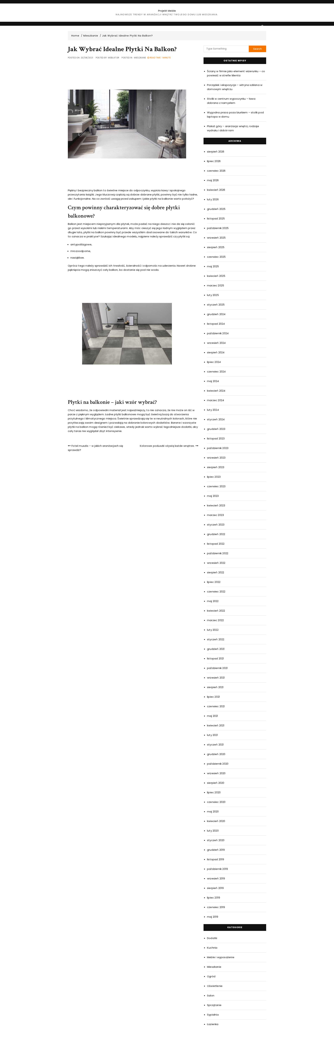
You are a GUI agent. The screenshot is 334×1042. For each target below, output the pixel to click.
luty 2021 (212, 735)
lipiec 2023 (214, 477)
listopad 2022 (216, 544)
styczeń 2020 (215, 840)
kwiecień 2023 (216, 505)
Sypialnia (213, 1014)
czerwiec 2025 (216, 257)
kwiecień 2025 (216, 276)
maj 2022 (213, 601)
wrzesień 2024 (216, 343)
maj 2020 (213, 811)
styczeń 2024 (216, 419)
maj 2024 (213, 381)
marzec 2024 (215, 400)
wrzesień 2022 (216, 563)
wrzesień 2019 (216, 878)
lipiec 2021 (213, 697)
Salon (210, 995)
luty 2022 (212, 630)
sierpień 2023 (215, 467)
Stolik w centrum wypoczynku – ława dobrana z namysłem (231, 101)
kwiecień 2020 (216, 821)
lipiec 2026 (214, 161)
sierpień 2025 (216, 247)
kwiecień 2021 (216, 725)
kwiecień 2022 (216, 610)
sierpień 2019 (215, 888)
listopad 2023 (216, 438)
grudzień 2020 (216, 754)
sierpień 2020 (215, 783)
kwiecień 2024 (216, 390)
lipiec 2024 (214, 362)
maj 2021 (212, 716)
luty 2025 (213, 295)
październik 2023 (217, 448)
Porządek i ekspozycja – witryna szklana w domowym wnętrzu (234, 87)
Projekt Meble (167, 11)
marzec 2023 (215, 515)
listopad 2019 (215, 859)
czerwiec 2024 (216, 371)
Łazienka (212, 1024)
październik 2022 (217, 553)
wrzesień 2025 (216, 237)
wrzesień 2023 (216, 457)
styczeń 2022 (215, 639)
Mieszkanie (140, 57)
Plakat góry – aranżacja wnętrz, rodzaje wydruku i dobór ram (233, 128)
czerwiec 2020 (216, 802)
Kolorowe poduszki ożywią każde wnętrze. (167, 446)
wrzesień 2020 (216, 773)
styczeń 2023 (215, 524)
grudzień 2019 (216, 850)
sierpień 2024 (216, 352)
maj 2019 (212, 917)
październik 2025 (218, 228)
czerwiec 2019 (216, 907)
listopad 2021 (215, 658)
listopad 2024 (216, 324)
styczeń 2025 (216, 304)
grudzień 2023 (216, 429)
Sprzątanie (214, 1005)
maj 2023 (213, 496)
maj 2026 (213, 180)
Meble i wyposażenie (220, 957)
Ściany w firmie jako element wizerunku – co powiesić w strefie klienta (236, 73)
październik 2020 (217, 764)
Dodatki (212, 938)
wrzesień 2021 (216, 677)
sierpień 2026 (215, 151)
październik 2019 (217, 869)
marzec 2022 (215, 620)
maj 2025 (213, 266)
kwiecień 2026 (216, 190)
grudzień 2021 (216, 649)
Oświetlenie (214, 986)
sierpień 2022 (215, 572)
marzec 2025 (215, 285)
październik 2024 (218, 333)
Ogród (211, 976)
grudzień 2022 (216, 534)
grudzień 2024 (216, 314)
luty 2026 (213, 199)
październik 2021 (217, 668)
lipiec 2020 (214, 792)
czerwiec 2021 (216, 706)
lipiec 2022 (213, 582)
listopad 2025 (216, 218)
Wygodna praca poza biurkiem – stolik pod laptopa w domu (235, 114)
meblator (113, 57)
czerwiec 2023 (216, 486)
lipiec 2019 (213, 897)
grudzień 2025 (216, 209)
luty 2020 (213, 830)
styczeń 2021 (215, 744)
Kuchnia (212, 947)
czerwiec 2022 (216, 591)
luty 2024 (213, 410)
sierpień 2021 (215, 687)
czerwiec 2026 (216, 171)
